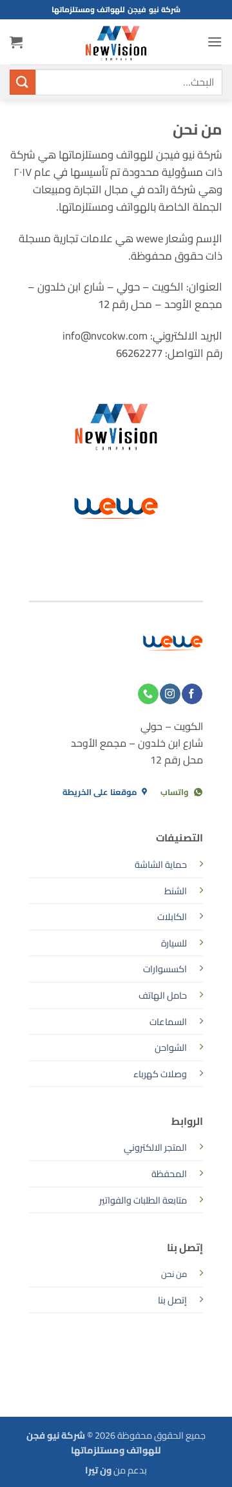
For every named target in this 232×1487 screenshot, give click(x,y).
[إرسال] (22, 82)
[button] (214, 41)
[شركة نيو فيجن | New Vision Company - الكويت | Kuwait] (116, 41)
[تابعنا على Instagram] (170, 694)
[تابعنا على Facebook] (192, 694)
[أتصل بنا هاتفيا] (148, 694)
